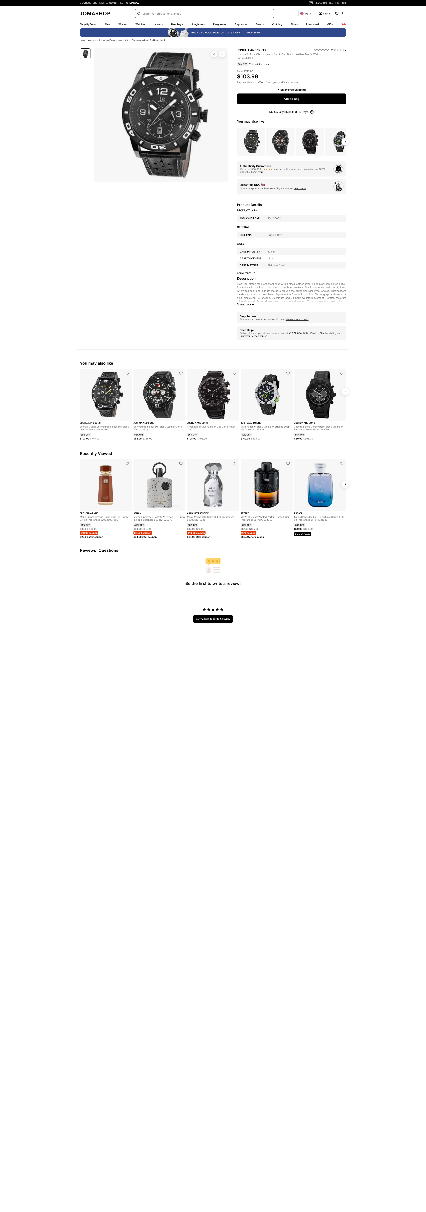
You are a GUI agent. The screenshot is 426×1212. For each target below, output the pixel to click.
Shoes (294, 24)
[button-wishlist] (337, 13)
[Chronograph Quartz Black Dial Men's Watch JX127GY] (234, 373)
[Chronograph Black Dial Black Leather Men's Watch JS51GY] (181, 373)
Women (122, 24)
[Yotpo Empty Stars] (321, 49)
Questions (108, 550)
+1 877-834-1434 (299, 333)
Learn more (257, 172)
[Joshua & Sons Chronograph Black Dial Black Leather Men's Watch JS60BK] (222, 54)
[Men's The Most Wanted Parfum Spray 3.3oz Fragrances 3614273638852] (288, 463)
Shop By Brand (88, 24)
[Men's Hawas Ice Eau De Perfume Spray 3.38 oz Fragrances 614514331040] (341, 463)
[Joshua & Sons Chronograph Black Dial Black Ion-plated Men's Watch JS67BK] (341, 373)
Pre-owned (312, 24)
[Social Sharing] (214, 54)
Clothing (277, 24)
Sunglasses (198, 24)
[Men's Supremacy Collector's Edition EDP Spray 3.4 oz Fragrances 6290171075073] (181, 463)
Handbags (177, 24)
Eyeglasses (219, 24)
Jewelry (158, 24)
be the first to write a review (213, 618)
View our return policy (297, 319)
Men (107, 24)
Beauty (260, 24)
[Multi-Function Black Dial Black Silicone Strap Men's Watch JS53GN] (288, 373)
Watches (140, 24)
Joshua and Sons (107, 40)
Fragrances (240, 24)
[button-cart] (343, 13)
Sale (343, 24)
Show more (244, 304)
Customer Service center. (253, 336)
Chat (322, 333)
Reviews (88, 550)
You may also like (250, 121)
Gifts (330, 24)
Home (82, 40)
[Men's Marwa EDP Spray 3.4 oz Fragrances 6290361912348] (234, 463)
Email (313, 333)
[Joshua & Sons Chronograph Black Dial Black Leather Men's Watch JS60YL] (127, 373)
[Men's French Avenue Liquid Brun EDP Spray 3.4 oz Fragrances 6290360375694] (127, 463)
